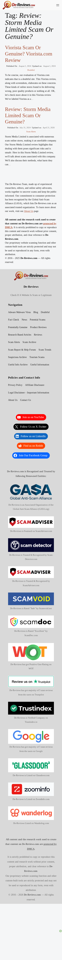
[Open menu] (58, 5)
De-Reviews (31, 286)
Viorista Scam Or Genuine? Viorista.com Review (28, 54)
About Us (28, 211)
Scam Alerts (31, 132)
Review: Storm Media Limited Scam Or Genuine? (27, 115)
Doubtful (31, 70)
